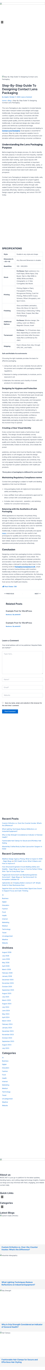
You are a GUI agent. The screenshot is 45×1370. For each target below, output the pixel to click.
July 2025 (5, 997)
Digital (4, 902)
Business (9, 614)
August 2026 (6, 952)
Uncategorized (7, 936)
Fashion (5, 909)
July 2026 (5, 956)
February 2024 (7, 1024)
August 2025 (6, 993)
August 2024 (6, 1004)
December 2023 (8, 1031)
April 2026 (5, 966)
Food (4, 912)
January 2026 (7, 976)
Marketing (5, 922)
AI (3, 895)
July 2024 (5, 1007)
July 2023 (5, 1048)
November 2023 (8, 1035)
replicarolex (6, 883)
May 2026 (5, 963)
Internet (5, 919)
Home (4, 101)
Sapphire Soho (7, 888)
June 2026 (6, 959)
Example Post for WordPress (19, 611)
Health (4, 915)
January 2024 (7, 1028)
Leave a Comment (26, 97)
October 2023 (7, 1038)
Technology (6, 929)
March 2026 (6, 969)
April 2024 (5, 1017)
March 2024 (6, 1021)
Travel (4, 933)
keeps (4, 533)
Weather (5, 939)
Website (5, 943)
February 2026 (7, 973)
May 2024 (5, 1014)
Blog (9, 101)
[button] (22, 22)
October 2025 (7, 987)
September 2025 (8, 990)
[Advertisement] (22, 52)
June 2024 (6, 1011)
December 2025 (8, 980)
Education (5, 905)
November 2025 (8, 983)
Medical (5, 926)
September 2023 (8, 1041)
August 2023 (6, 1045)
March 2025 (6, 1000)
